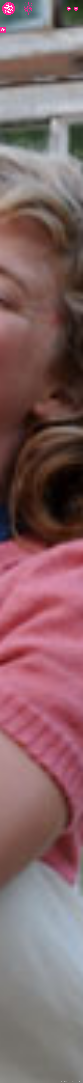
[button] (3, 30)
